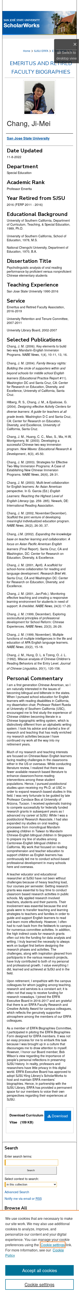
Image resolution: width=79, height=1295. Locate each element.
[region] (39, 1252)
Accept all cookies (39, 1270)
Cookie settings (53, 1244)
